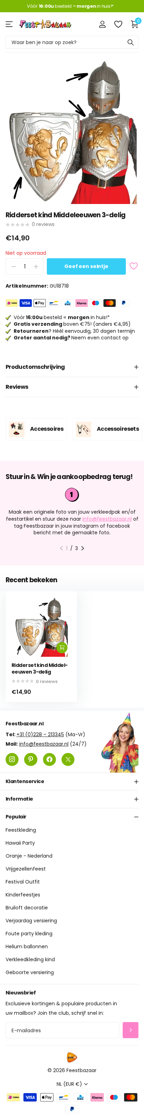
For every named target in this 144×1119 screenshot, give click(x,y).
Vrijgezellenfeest (26, 868)
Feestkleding (21, 829)
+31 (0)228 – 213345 (40, 734)
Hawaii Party (20, 842)
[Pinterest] (30, 759)
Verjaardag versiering (31, 920)
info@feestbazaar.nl (107, 518)
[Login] (102, 24)
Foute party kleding (29, 933)
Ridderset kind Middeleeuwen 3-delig (40, 668)
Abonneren (130, 1030)
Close (72, 781)
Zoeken (130, 42)
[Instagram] (12, 759)
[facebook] (49, 759)
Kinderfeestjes (23, 894)
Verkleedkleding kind (30, 959)
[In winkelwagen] (61, 647)
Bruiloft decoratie (27, 907)
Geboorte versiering (30, 972)
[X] (68, 759)
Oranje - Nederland (29, 855)
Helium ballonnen (27, 946)
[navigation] (61, 548)
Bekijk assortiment (10, 24)
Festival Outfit (23, 881)
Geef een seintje (86, 266)
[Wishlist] (118, 24)
